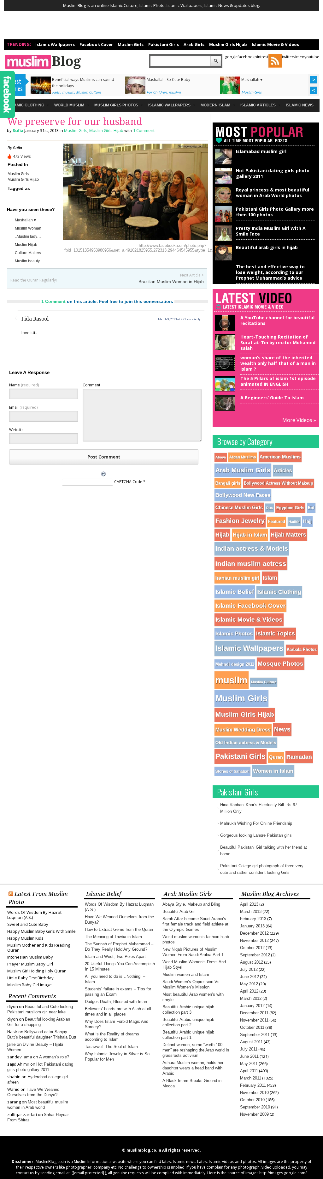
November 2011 (254, 1020)
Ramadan (299, 757)
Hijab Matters (288, 535)
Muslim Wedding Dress (243, 729)
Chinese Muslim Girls (239, 507)
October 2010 (252, 1099)
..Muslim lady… (28, 236)
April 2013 (249, 904)
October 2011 (252, 1027)
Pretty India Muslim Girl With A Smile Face (271, 231)
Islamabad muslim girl (261, 151)
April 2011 (249, 1070)
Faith (56, 92)
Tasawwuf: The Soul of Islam (111, 1046)
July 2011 (248, 1049)
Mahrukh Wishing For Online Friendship (256, 823)
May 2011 (249, 1063)
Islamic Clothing (279, 592)
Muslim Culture (88, 92)
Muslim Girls (131, 44)
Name (24, 385)
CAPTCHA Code (128, 481)
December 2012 (254, 933)
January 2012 (252, 1005)
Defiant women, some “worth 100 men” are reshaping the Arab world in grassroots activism (195, 1050)
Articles (283, 470)
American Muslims (280, 456)
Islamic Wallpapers (55, 44)
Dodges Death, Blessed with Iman (116, 1001)
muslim (68, 92)
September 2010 (255, 1107)
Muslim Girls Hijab (228, 44)
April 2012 (249, 991)
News (282, 729)
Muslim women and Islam (185, 974)
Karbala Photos (302, 649)
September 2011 (255, 1034)
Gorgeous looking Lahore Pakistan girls (256, 835)
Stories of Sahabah (232, 771)
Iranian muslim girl (237, 578)
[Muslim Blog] (71, 61)
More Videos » (299, 420)
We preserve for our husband (74, 121)
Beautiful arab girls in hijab (267, 247)
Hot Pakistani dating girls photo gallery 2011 (272, 173)
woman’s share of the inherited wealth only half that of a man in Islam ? (278, 363)
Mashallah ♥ (251, 79)
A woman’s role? (54, 1057)
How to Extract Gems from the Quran (119, 929)
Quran (276, 757)
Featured (276, 521)
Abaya (220, 457)
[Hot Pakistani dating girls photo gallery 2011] (223, 182)
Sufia (18, 130)
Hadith (294, 522)
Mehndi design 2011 (234, 664)
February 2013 (253, 918)
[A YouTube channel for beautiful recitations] (223, 328)
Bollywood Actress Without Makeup (278, 483)
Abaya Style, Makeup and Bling (191, 904)
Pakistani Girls (163, 44)
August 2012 (251, 962)
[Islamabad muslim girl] (223, 163)
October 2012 (252, 947)
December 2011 (254, 1013)
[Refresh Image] (103, 475)
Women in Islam (273, 771)
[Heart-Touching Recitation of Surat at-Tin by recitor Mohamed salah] (223, 347)
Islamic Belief (234, 591)
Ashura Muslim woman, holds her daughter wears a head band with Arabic (192, 1068)
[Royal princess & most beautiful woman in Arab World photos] (223, 201)
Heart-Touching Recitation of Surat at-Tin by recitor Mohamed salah (277, 342)
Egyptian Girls (290, 507)
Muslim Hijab (26, 244)
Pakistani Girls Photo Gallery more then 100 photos (275, 212)
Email (23, 407)
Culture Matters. (28, 253)
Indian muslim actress (250, 563)
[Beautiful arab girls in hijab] (223, 259)
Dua (269, 508)
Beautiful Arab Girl (179, 911)
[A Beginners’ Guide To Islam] (223, 408)
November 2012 (254, 940)
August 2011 (251, 1041)
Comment (91, 385)
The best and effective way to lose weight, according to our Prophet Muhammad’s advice (270, 272)
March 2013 (250, 911)
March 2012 (250, 998)
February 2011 (253, 1085)
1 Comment (144, 130)
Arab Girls (194, 44)
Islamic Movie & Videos (275, 44)
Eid (311, 507)
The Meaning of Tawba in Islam (113, 936)
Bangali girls (227, 483)
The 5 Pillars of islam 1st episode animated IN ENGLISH (278, 381)
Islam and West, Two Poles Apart (115, 956)
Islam (270, 577)
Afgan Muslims (242, 457)
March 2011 (250, 1078)
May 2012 (249, 984)
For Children (157, 92)
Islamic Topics (275, 633)
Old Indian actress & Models (245, 742)
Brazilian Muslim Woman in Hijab (171, 281)
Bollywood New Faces (242, 495)
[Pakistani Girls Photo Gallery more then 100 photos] (223, 220)
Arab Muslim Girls (242, 470)
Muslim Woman (28, 228)
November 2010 (254, 1092)
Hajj (307, 521)
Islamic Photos (234, 634)
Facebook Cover (96, 44)
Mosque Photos (280, 663)
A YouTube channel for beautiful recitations (277, 320)
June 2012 (249, 976)
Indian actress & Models (251, 548)
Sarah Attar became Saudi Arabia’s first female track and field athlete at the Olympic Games (195, 924)
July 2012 (249, 969)
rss (275, 61)
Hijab (222, 535)
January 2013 (252, 926)
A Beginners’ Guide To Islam (272, 398)
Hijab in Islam (250, 535)
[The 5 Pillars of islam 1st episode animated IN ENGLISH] (223, 388)
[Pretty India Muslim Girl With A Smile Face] (223, 239)
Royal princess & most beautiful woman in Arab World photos (272, 192)
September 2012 (255, 955)
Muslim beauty (27, 261)
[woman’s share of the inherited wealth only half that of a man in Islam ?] (223, 368)
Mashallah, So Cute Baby (168, 79)
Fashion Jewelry (240, 520)
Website (16, 429)
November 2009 (254, 1114)
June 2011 (249, 1056)
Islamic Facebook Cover (250, 605)
